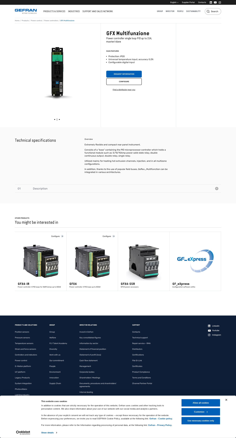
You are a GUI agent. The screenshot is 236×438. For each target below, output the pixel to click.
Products (25, 21)
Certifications (138, 355)
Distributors (137, 349)
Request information (124, 74)
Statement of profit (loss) (90, 355)
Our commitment (56, 360)
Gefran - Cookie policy (160, 418)
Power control (36, 21)
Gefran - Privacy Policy (160, 425)
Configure (124, 82)
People (180, 11)
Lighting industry (22, 395)
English (173, 2)
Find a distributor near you (124, 90)
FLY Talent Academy (58, 343)
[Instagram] (219, 2)
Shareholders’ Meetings (89, 378)
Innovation (54, 378)
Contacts (202, 2)
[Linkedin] (210, 2)
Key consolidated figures (90, 338)
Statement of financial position (92, 349)
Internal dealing (86, 392)
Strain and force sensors (25, 349)
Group (160, 11)
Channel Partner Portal (142, 383)
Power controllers (51, 21)
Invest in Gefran (86, 332)
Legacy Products (22, 378)
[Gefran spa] (26, 11)
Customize (199, 411)
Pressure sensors (22, 338)
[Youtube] (214, 2)
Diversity (53, 349)
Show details (47, 432)
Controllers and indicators (26, 355)
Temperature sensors (24, 343)
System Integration (23, 383)
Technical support (140, 338)
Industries (74, 11)
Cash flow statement (88, 360)
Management (85, 366)
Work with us (54, 355)
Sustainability (193, 11)
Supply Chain (55, 383)
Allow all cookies (201, 403)
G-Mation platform (23, 366)
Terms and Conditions (141, 378)
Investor (170, 11)
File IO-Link (137, 360)
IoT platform (20, 372)
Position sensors (22, 332)
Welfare (52, 338)
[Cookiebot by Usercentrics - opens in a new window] (23, 433)
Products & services (54, 11)
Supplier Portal (188, 2)
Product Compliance (141, 372)
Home (17, 21)
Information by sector (88, 343)
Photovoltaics (21, 389)
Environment (55, 372)
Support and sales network (97, 11)
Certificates (137, 366)
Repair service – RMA (141, 343)
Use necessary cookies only (201, 420)
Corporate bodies (86, 372)
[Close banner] (226, 400)
